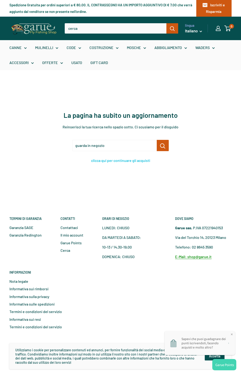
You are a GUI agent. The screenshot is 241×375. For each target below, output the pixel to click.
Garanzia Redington (25, 235)
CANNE (15, 47)
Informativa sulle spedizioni (32, 304)
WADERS (202, 47)
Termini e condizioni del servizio (35, 311)
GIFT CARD (99, 62)
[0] (228, 28)
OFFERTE (50, 62)
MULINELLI (44, 47)
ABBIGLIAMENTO (168, 47)
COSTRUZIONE (101, 47)
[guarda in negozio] (163, 145)
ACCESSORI (19, 62)
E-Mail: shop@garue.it (193, 256)
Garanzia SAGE (21, 227)
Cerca (65, 250)
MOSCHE (134, 47)
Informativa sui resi (25, 319)
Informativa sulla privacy (29, 296)
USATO (76, 62)
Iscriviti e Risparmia (215, 8)
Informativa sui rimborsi (28, 289)
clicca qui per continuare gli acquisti (120, 160)
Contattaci (69, 227)
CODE (71, 47)
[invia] (172, 28)
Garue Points (71, 243)
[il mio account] (218, 28)
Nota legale (18, 281)
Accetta (214, 356)
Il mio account (71, 235)
